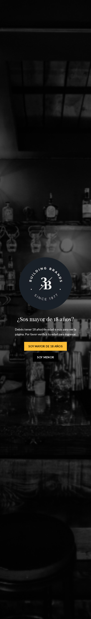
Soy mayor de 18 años (45, 346)
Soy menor (45, 357)
